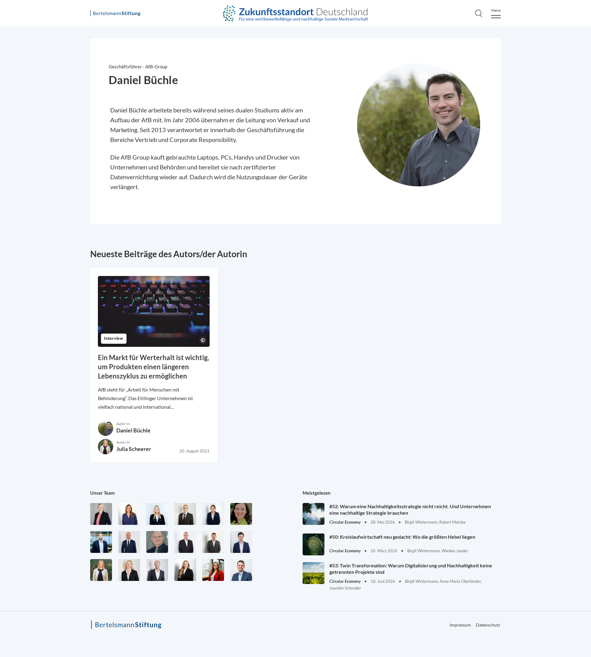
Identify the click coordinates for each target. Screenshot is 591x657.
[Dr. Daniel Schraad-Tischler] (157, 570)
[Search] (478, 13)
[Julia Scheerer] (101, 570)
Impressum (460, 625)
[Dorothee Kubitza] (241, 514)
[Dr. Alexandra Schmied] (129, 570)
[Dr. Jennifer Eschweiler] (129, 514)
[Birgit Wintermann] (213, 570)
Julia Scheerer (133, 448)
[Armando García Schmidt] (185, 514)
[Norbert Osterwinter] (157, 542)
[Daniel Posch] (213, 542)
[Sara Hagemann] (213, 514)
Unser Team (102, 493)
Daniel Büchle (133, 430)
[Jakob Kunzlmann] (101, 542)
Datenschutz (488, 625)
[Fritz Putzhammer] (241, 542)
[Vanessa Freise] (157, 514)
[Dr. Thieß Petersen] (185, 542)
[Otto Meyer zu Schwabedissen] (129, 542)
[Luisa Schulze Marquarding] (185, 570)
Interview (113, 339)
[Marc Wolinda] (241, 570)
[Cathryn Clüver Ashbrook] (101, 514)
